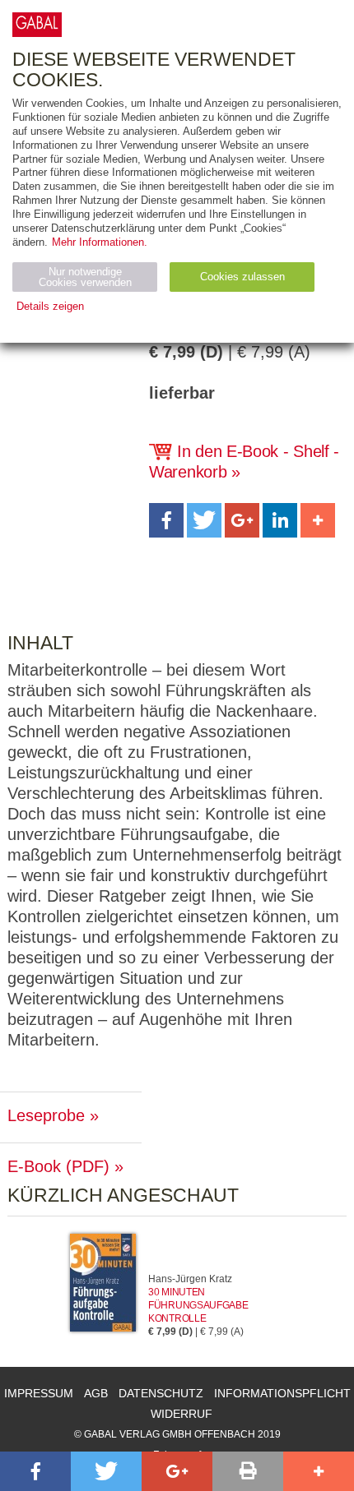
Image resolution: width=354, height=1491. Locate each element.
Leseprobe (46, 1115)
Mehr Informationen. (99, 242)
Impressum (38, 1393)
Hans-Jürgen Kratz (190, 1279)
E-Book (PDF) (58, 1166)
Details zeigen (50, 306)
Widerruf (181, 1413)
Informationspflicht (282, 1393)
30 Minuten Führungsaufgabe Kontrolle (198, 1305)
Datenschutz (161, 1393)
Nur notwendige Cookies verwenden (85, 277)
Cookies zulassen (242, 276)
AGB (96, 1393)
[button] (166, 520)
